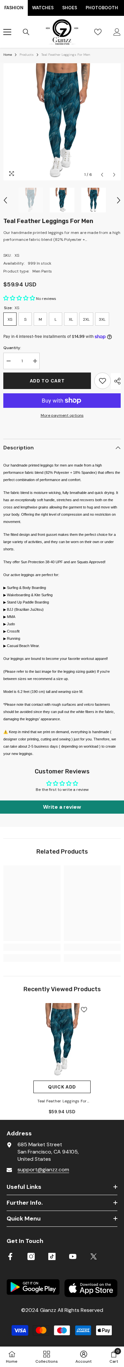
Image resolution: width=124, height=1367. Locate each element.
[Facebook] (10, 1256)
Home (7, 54)
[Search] (26, 32)
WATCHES (43, 8)
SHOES (69, 8)
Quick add (62, 1087)
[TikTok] (52, 1256)
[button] (102, 174)
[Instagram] (31, 1256)
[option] (62, 122)
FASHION (13, 8)
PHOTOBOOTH (102, 8)
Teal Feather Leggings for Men (62, 1101)
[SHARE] (116, 381)
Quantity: (12, 347)
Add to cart (47, 381)
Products (27, 54)
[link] (32, 947)
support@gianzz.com (43, 1169)
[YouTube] (73, 1256)
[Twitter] (94, 1256)
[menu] (7, 32)
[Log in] (117, 32)
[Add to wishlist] (102, 381)
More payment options (62, 415)
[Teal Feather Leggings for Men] (62, 1040)
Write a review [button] (62, 806)
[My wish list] (98, 32)
